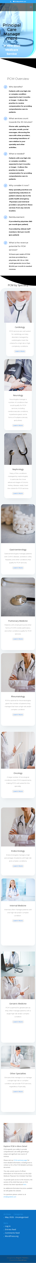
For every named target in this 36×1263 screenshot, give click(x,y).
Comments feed (12, 1233)
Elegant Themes (22, 1258)
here (24, 1184)
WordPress (22, 1260)
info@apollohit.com (10, 1197)
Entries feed (10, 1229)
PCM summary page (20, 1160)
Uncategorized (21, 1217)
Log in (7, 1226)
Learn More (20, 351)
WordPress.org (11, 1236)
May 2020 (9, 1217)
